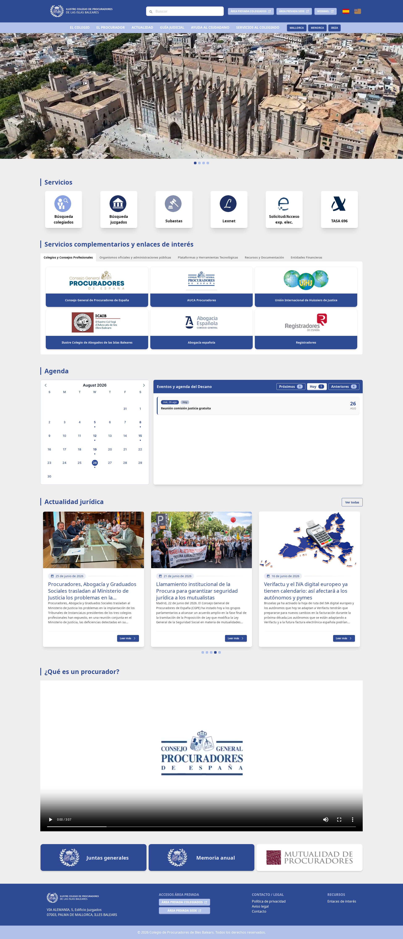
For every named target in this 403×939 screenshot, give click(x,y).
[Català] (358, 11)
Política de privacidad (269, 901)
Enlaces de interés (341, 901)
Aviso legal (260, 906)
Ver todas (352, 502)
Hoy (316, 386)
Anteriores (343, 386)
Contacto (259, 911)
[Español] (346, 11)
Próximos (290, 386)
